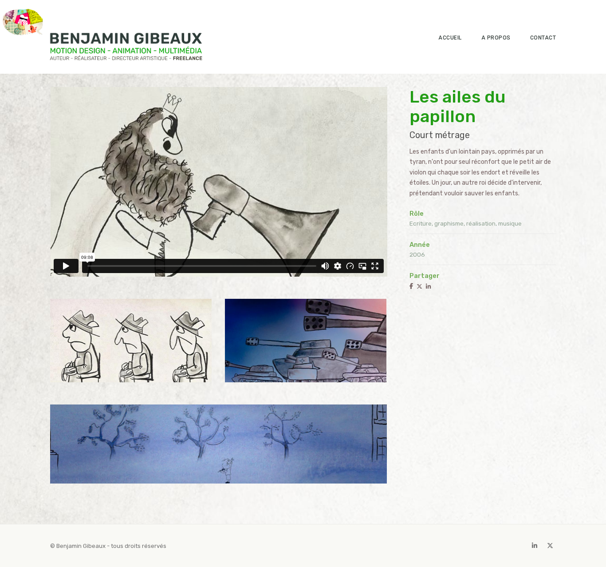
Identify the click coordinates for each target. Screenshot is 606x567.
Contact (543, 38)
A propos (496, 38)
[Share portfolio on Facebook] (411, 286)
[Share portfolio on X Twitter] (419, 286)
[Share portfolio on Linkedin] (428, 286)
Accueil (450, 38)
